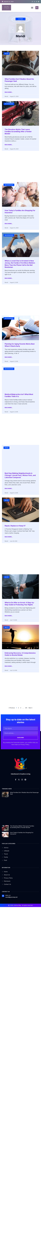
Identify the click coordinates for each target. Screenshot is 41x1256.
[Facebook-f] (32, 1)
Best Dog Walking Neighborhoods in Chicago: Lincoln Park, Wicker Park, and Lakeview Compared (20, 475)
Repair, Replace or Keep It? (15, 526)
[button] (32, 7)
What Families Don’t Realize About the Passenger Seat (24, 793)
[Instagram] (36, 1)
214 (26, 708)
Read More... (9, 92)
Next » (30, 708)
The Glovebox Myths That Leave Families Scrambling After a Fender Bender (18, 131)
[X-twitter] (34, 1)
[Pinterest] (38, 1)
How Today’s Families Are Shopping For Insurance (21, 833)
